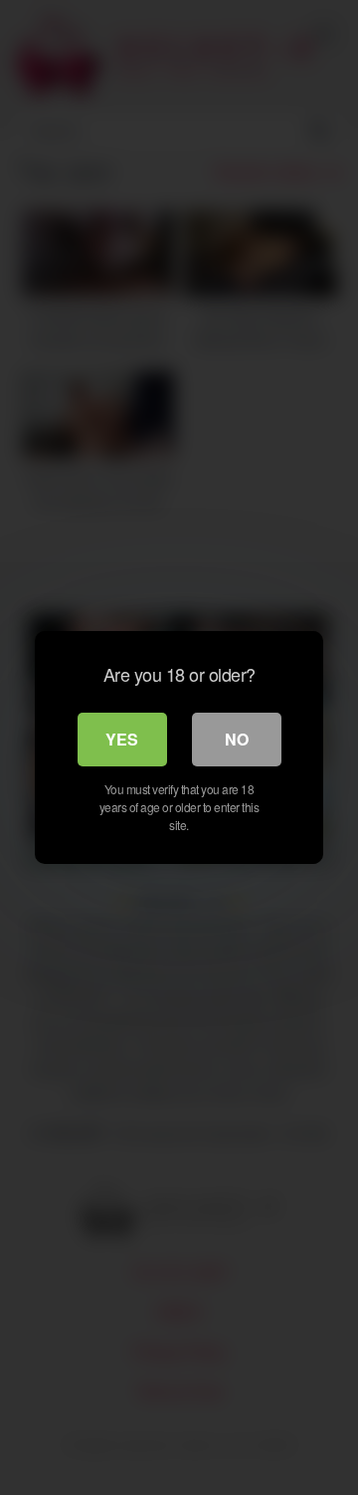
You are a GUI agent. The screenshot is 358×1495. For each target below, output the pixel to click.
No (237, 739)
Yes (121, 739)
